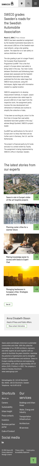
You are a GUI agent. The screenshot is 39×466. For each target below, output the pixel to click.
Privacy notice (19, 450)
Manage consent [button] (7, 454)
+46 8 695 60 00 (15, 385)
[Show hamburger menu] (35, 3)
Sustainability (7, 407)
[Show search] (28, 3)
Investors (5, 420)
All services (24, 428)
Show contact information (17, 326)
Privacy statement (7, 452)
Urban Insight (7, 411)
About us (5, 398)
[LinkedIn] (3, 442)
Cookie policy (30, 450)
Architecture (24, 423)
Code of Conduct (8, 431)
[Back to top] (33, 460)
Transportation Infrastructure (25, 417)
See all (8, 304)
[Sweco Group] (8, 3)
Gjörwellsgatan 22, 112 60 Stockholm (15, 380)
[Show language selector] (21, 3)
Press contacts (8, 415)
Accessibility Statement (22, 452)
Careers (5, 402)
